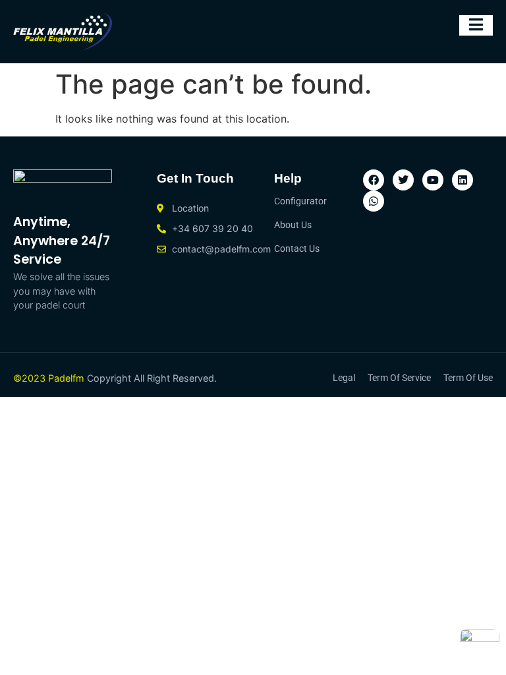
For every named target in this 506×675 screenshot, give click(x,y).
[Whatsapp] (373, 201)
